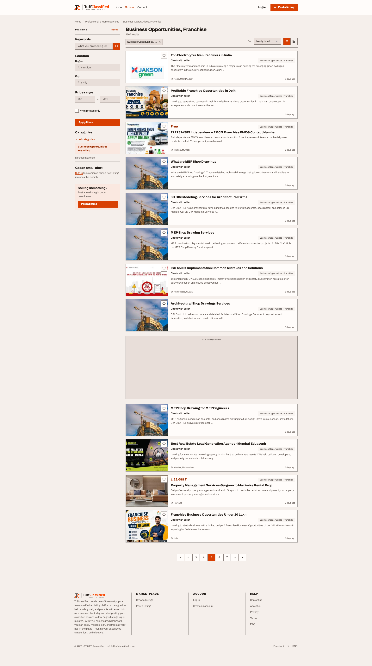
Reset (114, 29)
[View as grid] (293, 41)
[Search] (116, 46)
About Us (255, 606)
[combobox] (94, 46)
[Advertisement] (211, 369)
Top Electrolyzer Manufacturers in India (201, 55)
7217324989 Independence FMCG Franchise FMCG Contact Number (223, 132)
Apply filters (85, 122)
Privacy (254, 612)
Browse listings (144, 600)
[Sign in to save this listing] (164, 55)
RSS (295, 646)
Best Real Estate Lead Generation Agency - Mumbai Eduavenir (218, 443)
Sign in (79, 173)
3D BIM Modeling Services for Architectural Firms (209, 197)
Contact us (256, 600)
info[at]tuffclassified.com (120, 646)
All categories (87, 139)
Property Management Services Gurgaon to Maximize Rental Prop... (223, 485)
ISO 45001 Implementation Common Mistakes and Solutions (217, 268)
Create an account (203, 606)
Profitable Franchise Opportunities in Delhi (204, 90)
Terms (253, 618)
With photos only (90, 110)
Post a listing (89, 204)
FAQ (252, 624)
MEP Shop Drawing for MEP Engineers (200, 408)
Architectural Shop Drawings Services (200, 303)
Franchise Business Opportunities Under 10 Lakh (208, 514)
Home (118, 7)
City (77, 76)
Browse (129, 7)
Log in (262, 7)
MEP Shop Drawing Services (192, 232)
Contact (142, 7)
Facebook (278, 646)
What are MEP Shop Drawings (193, 161)
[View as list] (286, 41)
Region (79, 61)
